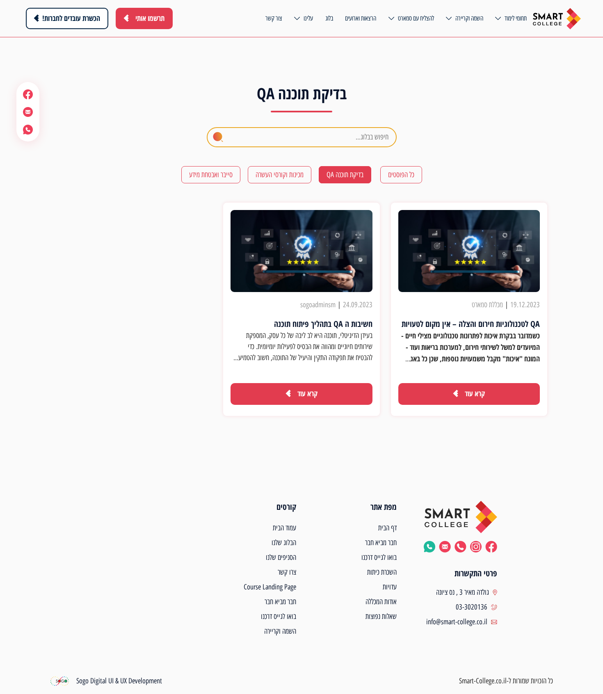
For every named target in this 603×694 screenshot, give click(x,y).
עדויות (390, 586)
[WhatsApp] (28, 129)
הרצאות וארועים (360, 18)
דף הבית (387, 527)
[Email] (28, 112)
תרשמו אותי (149, 18)
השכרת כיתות (382, 572)
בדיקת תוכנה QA (345, 174)
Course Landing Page (270, 586)
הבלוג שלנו (284, 542)
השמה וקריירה (469, 18)
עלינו (308, 18)
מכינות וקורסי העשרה (280, 174)
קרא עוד (475, 393)
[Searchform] (218, 137)
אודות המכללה (381, 601)
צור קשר (273, 18)
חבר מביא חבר (381, 542)
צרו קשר (287, 572)
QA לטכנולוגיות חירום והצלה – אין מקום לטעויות (471, 323)
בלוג (329, 18)
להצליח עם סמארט (416, 18)
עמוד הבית (284, 527)
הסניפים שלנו (281, 557)
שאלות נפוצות (381, 616)
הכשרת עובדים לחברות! (71, 18)
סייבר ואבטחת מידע (211, 174)
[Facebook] (28, 94)
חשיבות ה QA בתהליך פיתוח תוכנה (323, 323)
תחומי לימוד (516, 18)
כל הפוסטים (401, 174)
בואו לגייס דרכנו (379, 557)
